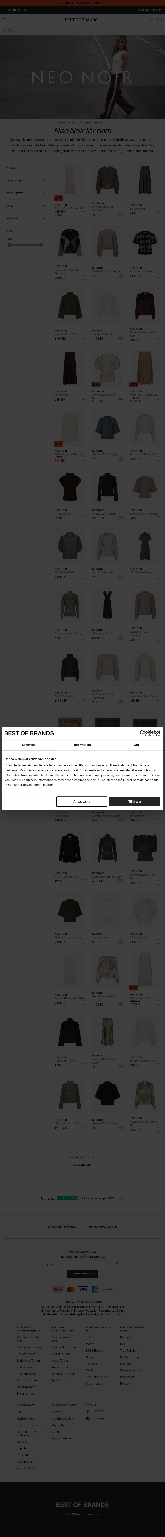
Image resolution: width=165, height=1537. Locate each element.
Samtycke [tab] (29, 744)
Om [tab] (136, 744)
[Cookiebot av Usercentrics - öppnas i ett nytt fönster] (142, 733)
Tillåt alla (134, 801)
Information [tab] (82, 744)
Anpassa (79, 801)
